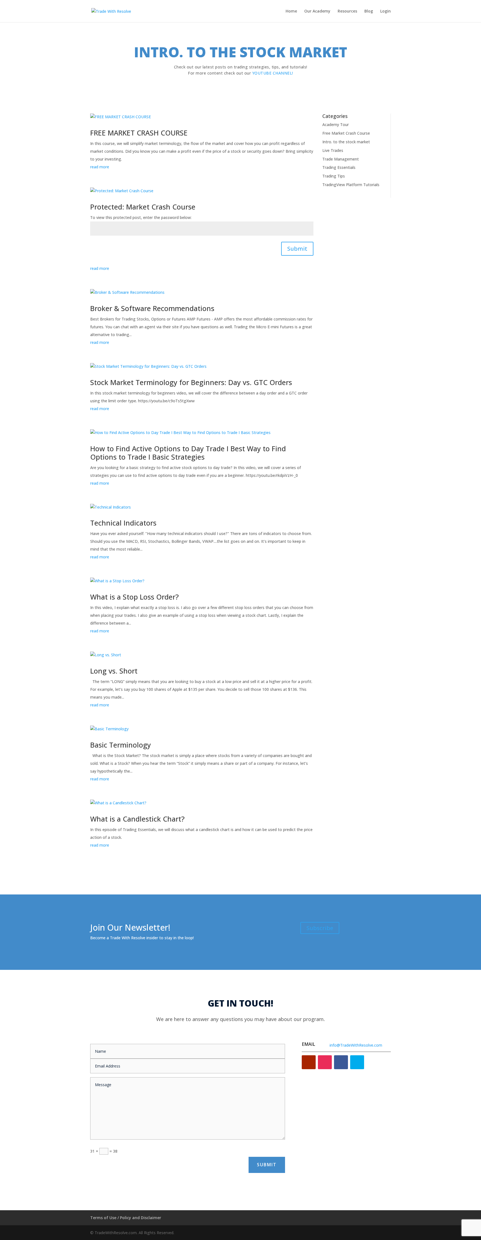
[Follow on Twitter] (357, 1062)
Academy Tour (335, 124)
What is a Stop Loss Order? (134, 596)
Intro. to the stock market (346, 141)
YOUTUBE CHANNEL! (272, 73)
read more (99, 166)
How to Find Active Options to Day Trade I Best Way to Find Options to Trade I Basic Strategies (188, 453)
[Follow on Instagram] (325, 1062)
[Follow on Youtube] (309, 1062)
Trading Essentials (338, 167)
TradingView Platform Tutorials (350, 184)
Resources (347, 11)
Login (385, 11)
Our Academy (317, 11)
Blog (368, 11)
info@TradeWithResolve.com (356, 1045)
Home (291, 11)
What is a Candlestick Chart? (137, 819)
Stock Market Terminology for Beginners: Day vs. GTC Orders (191, 382)
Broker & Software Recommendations (152, 308)
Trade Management (340, 159)
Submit (297, 248)
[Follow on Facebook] (341, 1062)
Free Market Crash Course (346, 133)
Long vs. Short (114, 671)
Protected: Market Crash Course (142, 206)
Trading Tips (333, 176)
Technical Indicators (123, 522)
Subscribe (319, 928)
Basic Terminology (120, 745)
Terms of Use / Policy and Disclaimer (125, 1217)
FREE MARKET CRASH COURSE (139, 132)
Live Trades (332, 150)
